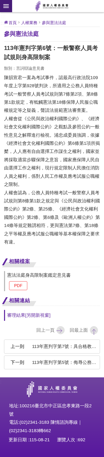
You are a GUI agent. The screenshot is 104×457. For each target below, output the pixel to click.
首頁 (13, 22)
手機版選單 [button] (6, 6)
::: (3, 16)
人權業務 (29, 22)
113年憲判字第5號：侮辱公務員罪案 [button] (66, 362)
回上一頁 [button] (45, 330)
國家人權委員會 (52, 6)
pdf (18, 285)
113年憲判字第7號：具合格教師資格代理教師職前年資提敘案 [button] (66, 346)
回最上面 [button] (79, 330)
